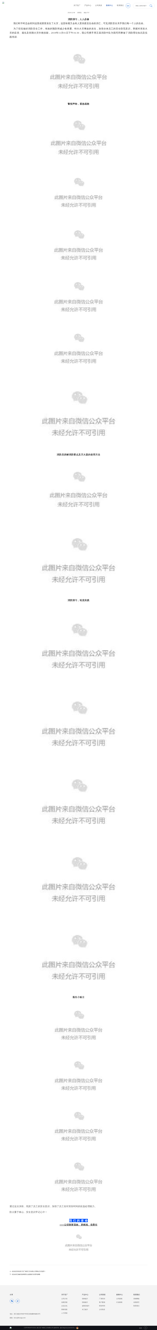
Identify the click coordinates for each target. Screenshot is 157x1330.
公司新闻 (119, 1299)
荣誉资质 (64, 1309)
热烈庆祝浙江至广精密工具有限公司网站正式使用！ (30, 1271)
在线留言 (136, 1302)
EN (128, 6)
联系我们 (120, 5)
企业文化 (64, 1306)
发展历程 (64, 1302)
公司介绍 (64, 1299)
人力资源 (64, 1313)
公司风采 (98, 5)
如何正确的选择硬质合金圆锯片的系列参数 (27, 1274)
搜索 (151, 5)
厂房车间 (102, 1299)
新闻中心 (109, 5)
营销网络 (136, 1299)
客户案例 (102, 1302)
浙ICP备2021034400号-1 (68, 1328)
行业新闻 (119, 1302)
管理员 (79, 12)
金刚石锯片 (85, 1306)
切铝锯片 (85, 1302)
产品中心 (87, 5)
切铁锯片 (85, 1299)
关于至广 (77, 5)
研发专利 (102, 1306)
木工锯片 (85, 1309)
